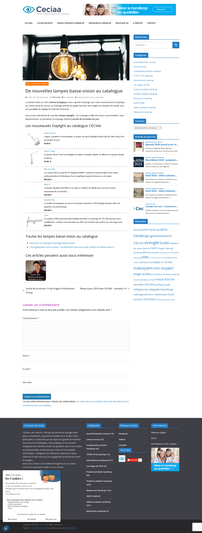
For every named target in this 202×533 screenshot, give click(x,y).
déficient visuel (150, 252)
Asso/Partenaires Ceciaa (144, 62)
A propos (138, 23)
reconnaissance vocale (144, 279)
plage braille (142, 274)
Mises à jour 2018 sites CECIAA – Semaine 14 (103, 288)
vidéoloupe (160, 294)
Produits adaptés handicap (37, 84)
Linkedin (123, 445)
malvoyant (99, 97)
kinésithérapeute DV (156, 258)
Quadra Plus (49, 200)
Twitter (122, 439)
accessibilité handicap (147, 229)
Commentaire (31, 318)
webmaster (44, 97)
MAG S (47, 184)
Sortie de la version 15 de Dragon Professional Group (50, 290)
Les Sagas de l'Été (142, 85)
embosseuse (164, 252)
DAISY (154, 248)
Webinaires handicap (143, 112)
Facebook (123, 433)
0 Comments (69, 97)
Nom (26, 355)
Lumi (46, 215)
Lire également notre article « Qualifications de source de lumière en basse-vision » (72, 247)
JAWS (145, 257)
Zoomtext (149, 299)
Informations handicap (144, 80)
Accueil (29, 23)
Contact (151, 23)
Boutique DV (122, 23)
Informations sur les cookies (163, 443)
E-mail (27, 369)
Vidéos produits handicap (70, 23)
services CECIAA (143, 284)
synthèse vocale (162, 284)
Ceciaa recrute (45, 23)
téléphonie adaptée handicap (153, 289)
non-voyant (163, 268)
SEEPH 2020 (139, 103)
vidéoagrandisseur (144, 294)
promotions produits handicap (165, 274)
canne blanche (143, 248)
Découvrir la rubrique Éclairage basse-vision (52, 243)
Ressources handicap (100, 23)
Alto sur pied (49, 169)
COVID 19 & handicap (143, 75)
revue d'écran (165, 279)
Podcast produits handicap (145, 89)
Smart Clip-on (50, 133)
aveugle (151, 242)
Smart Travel (49, 151)
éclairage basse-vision (85, 97)
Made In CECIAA (163, 262)
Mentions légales (158, 432)
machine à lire (146, 262)
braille (164, 243)
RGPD (154, 438)
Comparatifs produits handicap (147, 71)
